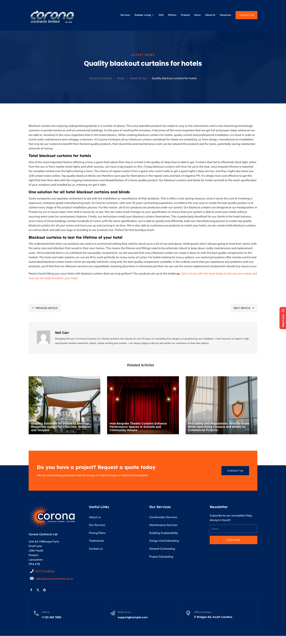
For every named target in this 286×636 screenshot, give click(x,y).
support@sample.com (133, 617)
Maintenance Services (163, 525)
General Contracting (162, 548)
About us (95, 517)
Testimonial (96, 540)
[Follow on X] (38, 590)
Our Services (97, 525)
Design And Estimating (164, 540)
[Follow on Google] (44, 590)
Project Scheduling (161, 556)
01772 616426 (45, 571)
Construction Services (163, 517)
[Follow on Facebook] (31, 590)
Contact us (235, 470)
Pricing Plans (97, 533)
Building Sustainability (163, 533)
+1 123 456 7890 (51, 617)
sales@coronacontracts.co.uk (54, 578)
